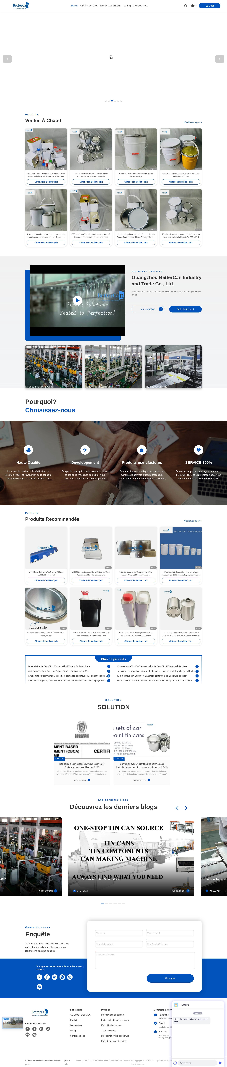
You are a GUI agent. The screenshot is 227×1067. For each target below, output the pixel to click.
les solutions (115, 6)
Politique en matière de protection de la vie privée (43, 1062)
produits (103, 6)
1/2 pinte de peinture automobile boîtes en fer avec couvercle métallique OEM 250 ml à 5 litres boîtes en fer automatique (181, 236)
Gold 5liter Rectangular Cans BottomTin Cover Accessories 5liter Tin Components (91, 573)
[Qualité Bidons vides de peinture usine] (113, 106)
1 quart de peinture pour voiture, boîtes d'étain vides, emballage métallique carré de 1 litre (46, 174)
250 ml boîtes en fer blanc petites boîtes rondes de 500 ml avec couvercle (91, 174)
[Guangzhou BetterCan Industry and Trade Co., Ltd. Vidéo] (77, 300)
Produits (74, 1020)
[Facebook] (46, 977)
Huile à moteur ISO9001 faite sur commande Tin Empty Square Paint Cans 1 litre (91, 634)
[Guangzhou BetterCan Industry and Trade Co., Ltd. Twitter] (27, 1029)
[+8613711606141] (69, 977)
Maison (74, 6)
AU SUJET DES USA (80, 1015)
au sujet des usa (88, 6)
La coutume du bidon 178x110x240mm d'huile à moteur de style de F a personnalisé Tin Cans (67, 668)
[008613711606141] (61, 977)
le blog (127, 6)
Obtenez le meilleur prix (46, 182)
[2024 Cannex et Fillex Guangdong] (131, 896)
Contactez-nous (77, 1036)
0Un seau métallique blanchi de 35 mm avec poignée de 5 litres (180, 174)
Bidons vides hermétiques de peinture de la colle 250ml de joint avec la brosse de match (180, 634)
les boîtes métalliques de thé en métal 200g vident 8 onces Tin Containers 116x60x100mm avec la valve (156, 673)
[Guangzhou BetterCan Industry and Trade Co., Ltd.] (21, 6)
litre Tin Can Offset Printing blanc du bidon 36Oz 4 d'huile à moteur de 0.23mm (136, 634)
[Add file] (175, 1063)
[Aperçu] (39, 1016)
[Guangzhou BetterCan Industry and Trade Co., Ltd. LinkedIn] (54, 977)
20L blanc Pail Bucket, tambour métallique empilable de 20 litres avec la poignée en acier (181, 573)
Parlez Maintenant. (185, 309)
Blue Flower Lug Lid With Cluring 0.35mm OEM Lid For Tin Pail (46, 573)
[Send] (220, 1063)
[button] (105, 100)
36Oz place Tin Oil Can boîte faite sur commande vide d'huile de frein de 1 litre (153, 668)
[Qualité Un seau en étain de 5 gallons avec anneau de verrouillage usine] (136, 149)
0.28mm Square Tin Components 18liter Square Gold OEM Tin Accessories (136, 573)
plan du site (68, 1062)
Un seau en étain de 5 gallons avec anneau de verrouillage (136, 174)
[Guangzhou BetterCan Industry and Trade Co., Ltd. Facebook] (34, 1029)
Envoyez (170, 978)
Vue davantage (80, 780)
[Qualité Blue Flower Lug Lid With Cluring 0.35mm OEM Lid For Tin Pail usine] (46, 548)
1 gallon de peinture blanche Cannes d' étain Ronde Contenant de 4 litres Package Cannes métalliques (136, 236)
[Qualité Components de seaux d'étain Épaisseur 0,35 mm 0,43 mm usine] (46, 609)
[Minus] (220, 1004)
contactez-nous (140, 6)
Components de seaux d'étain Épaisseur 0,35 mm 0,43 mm (46, 634)
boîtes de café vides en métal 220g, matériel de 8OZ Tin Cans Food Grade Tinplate (66, 673)
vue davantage (193, 122)
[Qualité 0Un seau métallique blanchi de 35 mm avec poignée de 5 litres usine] (181, 149)
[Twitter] (39, 977)
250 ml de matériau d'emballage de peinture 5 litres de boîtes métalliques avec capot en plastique (91, 236)
